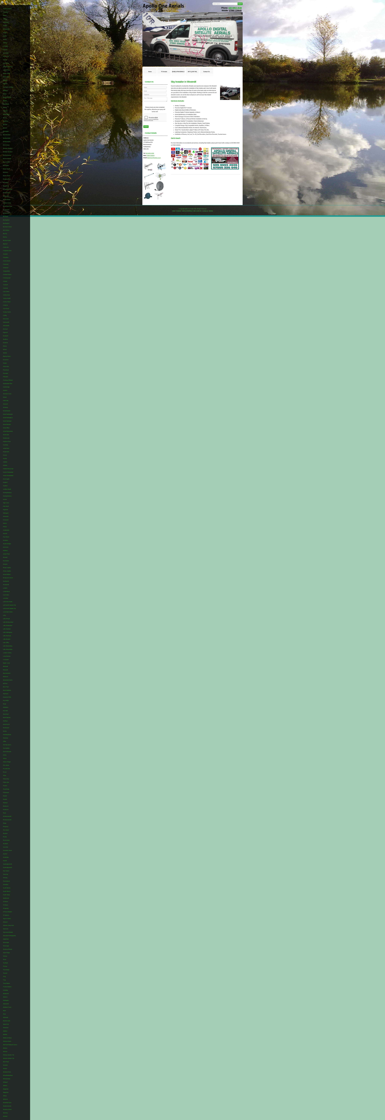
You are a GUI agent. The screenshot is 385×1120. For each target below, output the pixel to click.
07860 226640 (235, 10)
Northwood (6, 727)
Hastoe (5, 458)
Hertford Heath (7, 489)
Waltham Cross (7, 1007)
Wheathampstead (8, 1075)
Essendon (6, 359)
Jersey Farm (6, 554)
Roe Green (6, 830)
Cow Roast (6, 308)
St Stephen (6, 915)
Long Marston (7, 656)
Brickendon (6, 196)
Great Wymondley (8, 431)
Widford (5, 1085)
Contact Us (206, 71)
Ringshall (5, 826)
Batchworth (6, 104)
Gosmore (5, 404)
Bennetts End (6, 135)
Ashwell (5, 49)
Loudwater (6, 659)
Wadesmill (6, 993)
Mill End (5, 683)
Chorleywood (6, 278)
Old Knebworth (7, 751)
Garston (5, 390)
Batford (5, 107)
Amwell (5, 25)
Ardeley (5, 43)
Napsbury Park (7, 697)
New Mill (5, 710)
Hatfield (5, 462)
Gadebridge (6, 387)
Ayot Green (6, 63)
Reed (4, 813)
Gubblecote (6, 438)
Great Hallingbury (8, 417)
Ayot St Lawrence (8, 66)
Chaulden (5, 257)
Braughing (6, 186)
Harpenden (6, 448)
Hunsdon (5, 540)
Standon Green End (8, 925)
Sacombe (5, 847)
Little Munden (6, 639)
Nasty (4, 704)
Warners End (6, 1021)
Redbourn (6, 806)
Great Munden (7, 424)
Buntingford (6, 220)
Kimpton (5, 564)
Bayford (5, 111)
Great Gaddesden (8, 414)
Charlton (5, 254)
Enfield (5, 353)
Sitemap (211, 210)
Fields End (6, 366)
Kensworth (6, 561)
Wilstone (5, 1099)
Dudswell (5, 336)
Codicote (5, 284)
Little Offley (6, 642)
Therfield (5, 963)
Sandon (5, 854)
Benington (6, 131)
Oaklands (5, 738)
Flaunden (5, 373)
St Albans (5, 901)
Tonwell (5, 973)
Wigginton (6, 1089)
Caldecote (6, 247)
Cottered (5, 305)
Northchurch (6, 724)
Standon (5, 922)
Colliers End (6, 295)
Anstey (5, 32)
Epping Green (7, 356)
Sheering (5, 874)
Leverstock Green (8, 612)
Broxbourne (6, 209)
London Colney (7, 653)
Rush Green (6, 840)
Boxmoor (5, 172)
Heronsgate (6, 479)
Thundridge (6, 969)
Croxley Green (7, 312)
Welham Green (7, 1041)
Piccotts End (6, 768)
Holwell (5, 533)
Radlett (5, 796)
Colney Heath (7, 298)
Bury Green (6, 230)
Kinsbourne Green (8, 578)
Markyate (5, 666)
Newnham (6, 714)
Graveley (5, 407)
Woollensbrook (7, 1106)
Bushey (5, 233)
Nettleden (5, 707)
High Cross (6, 503)
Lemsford (5, 598)
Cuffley (5, 315)
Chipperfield (6, 271)
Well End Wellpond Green (10, 1044)
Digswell (5, 332)
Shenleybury (6, 881)
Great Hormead (7, 421)
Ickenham (5, 547)
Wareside (5, 1017)
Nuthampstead (7, 734)
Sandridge (6, 857)
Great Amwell (6, 411)
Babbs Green (6, 73)
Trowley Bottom (7, 986)
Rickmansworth (7, 816)
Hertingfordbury (7, 492)
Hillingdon (6, 513)
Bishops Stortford (7, 148)
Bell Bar (5, 124)
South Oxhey (6, 894)
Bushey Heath (7, 240)
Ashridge (5, 46)
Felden (5, 363)
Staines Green (7, 918)
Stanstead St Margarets (9, 935)
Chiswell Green (7, 274)
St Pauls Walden (7, 912)
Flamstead (6, 370)
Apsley (5, 36)
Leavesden (6, 595)
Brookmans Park (7, 206)
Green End (6, 434)
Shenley (5, 877)
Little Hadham (7, 629)
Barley (5, 94)
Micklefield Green (8, 680)
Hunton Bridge (7, 543)
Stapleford (6, 939)
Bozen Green (6, 175)
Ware (4, 1010)
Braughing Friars (7, 189)
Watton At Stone (7, 1038)
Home (150, 71)
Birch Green (6, 145)
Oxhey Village (7, 762)
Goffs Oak (5, 400)
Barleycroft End (7, 97)
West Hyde (6, 1061)
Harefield (5, 445)
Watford (5, 1031)
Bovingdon (6, 165)
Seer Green (6, 871)
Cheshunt (5, 264)
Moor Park (6, 687)
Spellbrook (6, 898)
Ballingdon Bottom (8, 87)
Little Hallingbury (7, 632)
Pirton (4, 775)
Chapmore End (7, 250)
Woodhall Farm (7, 1102)
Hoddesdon (6, 530)
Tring (4, 976)
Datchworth (6, 322)
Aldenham (6, 22)
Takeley (5, 956)
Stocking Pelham (7, 949)
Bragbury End (7, 179)
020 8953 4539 (235, 8)
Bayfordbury (6, 114)
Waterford (5, 1027)
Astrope (5, 60)
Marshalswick (6, 673)
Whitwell (5, 1082)
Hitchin (5, 523)
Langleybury (6, 591)
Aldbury (5, 19)
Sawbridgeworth (7, 864)
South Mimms (6, 888)
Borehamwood (7, 155)
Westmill (5, 1065)
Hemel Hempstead (8, 472)
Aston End (6, 56)
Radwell (5, 802)
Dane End (6, 319)
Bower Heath (6, 169)
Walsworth (6, 1004)
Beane (5, 117)
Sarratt (5, 860)
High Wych (6, 506)
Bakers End (6, 77)
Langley (5, 588)
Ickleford (5, 550)
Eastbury (5, 339)
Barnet (5, 100)
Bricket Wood (6, 199)
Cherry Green (6, 261)
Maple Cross (6, 663)
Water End (6, 1024)
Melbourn (5, 676)
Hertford (5, 482)
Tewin (4, 959)
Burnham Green (7, 227)
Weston (5, 1068)
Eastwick (5, 342)
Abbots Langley (7, 8)
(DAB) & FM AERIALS (178, 71)
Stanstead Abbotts (8, 932)
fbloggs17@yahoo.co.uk (154, 157)
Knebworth (6, 581)
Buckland (5, 216)
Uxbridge (5, 990)
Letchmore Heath (7, 601)
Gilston (5, 397)
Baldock (5, 80)
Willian (5, 1096)
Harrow (5, 455)
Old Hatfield (6, 748)
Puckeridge (6, 789)
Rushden (5, 843)
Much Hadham (7, 690)
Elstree (5, 346)
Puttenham (6, 792)
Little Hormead (7, 635)
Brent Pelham (6, 192)
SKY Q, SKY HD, (192, 71)
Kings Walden (7, 574)
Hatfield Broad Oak (8, 468)
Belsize (5, 128)
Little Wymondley (7, 646)
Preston (5, 785)
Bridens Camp (7, 203)
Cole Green (6, 291)
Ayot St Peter (6, 70)
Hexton (5, 499)
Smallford (5, 884)
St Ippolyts (6, 908)
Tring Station (6, 983)
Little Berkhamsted (8, 622)
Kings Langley (7, 567)
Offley (4, 741)
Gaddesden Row (7, 383)
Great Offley (6, 428)
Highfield (5, 509)
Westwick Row (7, 1072)
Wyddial (5, 1116)
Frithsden (5, 376)
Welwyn (5, 1048)
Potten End (6, 779)
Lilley (4, 615)
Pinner (5, 772)
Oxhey (5, 755)
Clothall (5, 281)
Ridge (4, 823)
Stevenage (6, 942)
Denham (5, 329)
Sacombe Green (7, 850)
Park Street (6, 765)
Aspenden (6, 53)
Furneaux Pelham (8, 380)
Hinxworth (6, 516)
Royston (5, 833)
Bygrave (5, 244)
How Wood (6, 537)
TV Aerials (164, 71)
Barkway (5, 90)
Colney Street (6, 302)
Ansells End (6, 29)
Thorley (5, 966)
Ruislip (5, 837)
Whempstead (6, 1079)
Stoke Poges (6, 952)
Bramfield (5, 182)
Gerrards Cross (7, 394)
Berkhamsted (6, 138)
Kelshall (5, 557)
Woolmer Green (7, 1109)
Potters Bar (6, 782)
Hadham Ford (7, 441)
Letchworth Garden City (9, 605)
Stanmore (5, 929)
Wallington (6, 1000)
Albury (5, 15)
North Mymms (7, 717)
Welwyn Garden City (8, 1055)
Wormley (5, 1113)
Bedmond (5, 121)
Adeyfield (5, 12)
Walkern (5, 997)
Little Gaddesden (7, 625)
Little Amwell (6, 618)
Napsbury (5, 693)
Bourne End (6, 162)
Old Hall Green (7, 745)
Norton (5, 731)
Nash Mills (6, 700)
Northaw (5, 721)
